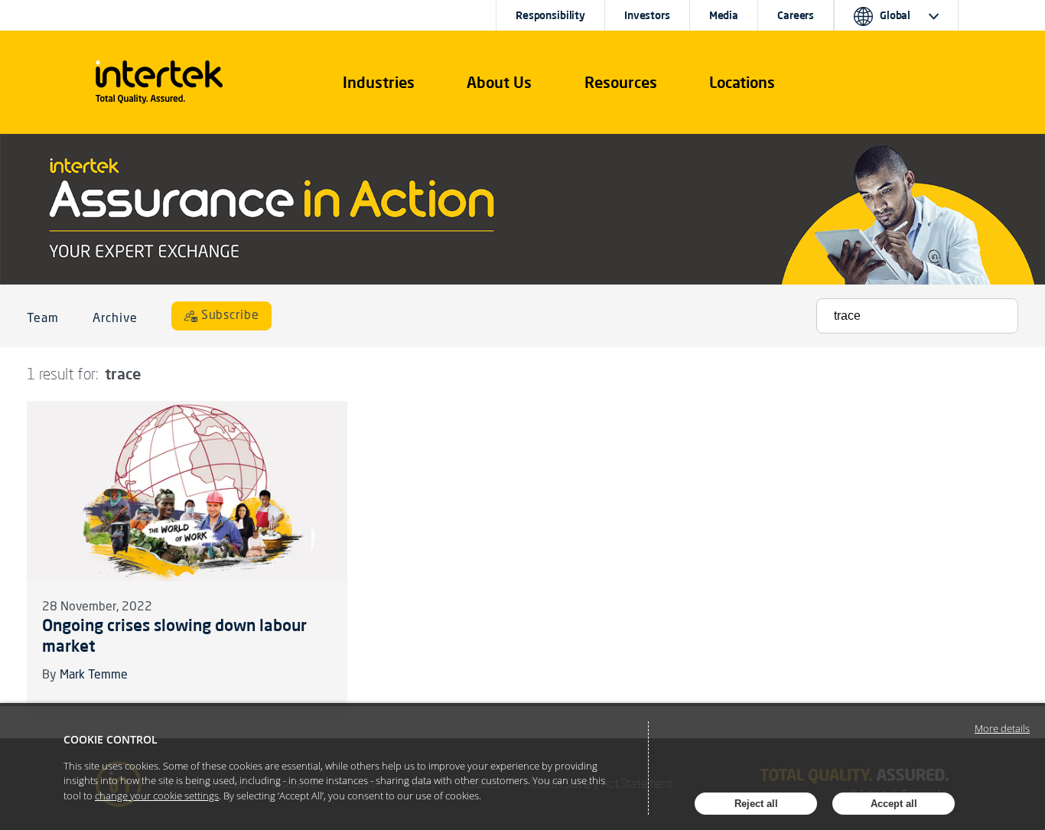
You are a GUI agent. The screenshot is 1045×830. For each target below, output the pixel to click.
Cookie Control (110, 739)
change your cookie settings (157, 795)
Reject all (756, 803)
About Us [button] (499, 82)
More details (1002, 728)
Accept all (894, 803)
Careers (795, 15)
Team (43, 319)
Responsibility (550, 15)
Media (723, 15)
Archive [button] (115, 319)
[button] (379, 82)
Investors (647, 15)
